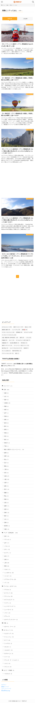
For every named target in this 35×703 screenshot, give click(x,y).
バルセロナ (8, 650)
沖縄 (6, 529)
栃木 (6, 426)
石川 (6, 462)
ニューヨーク (8, 609)
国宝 (17, 353)
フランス (7, 666)
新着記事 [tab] (10, 18)
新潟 (6, 423)
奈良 (6, 472)
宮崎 (6, 522)
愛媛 (6, 492)
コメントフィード (6, 688)
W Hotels (24, 343)
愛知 (6, 466)
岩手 (6, 413)
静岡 (6, 452)
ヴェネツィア (9, 633)
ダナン (7, 549)
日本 (6, 389)
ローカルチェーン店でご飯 (23, 340)
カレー (11, 340)
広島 (6, 502)
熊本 (6, 516)
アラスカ (7, 589)
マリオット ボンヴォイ (8, 332)
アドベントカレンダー (7, 353)
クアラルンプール (10, 579)
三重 (6, 469)
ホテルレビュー (7, 327)
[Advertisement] (17, 181)
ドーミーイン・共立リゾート (21, 345)
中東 (6, 623)
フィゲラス (8, 643)
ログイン (3, 684)
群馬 (6, 429)
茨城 (6, 433)
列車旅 (4, 340)
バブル (28, 337)
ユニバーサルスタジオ (16, 348)
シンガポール (9, 572)
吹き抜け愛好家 (14, 343)
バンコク (7, 576)
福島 (6, 419)
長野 (6, 456)
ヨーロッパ (8, 630)
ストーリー (8, 386)
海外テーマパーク (7, 345)
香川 (6, 489)
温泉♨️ (24, 329)
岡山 (6, 496)
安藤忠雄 (5, 343)
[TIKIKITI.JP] (17, 2)
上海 (6, 562)
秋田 (6, 409)
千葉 (6, 446)
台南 (6, 559)
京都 (6, 476)
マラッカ (7, 539)
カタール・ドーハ (9, 626)
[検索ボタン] (33, 2)
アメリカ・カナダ (10, 586)
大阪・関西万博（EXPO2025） (10, 337)
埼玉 (6, 436)
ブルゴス (7, 647)
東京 (6, 439)
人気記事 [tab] (25, 18)
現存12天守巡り (16, 350)
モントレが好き (6, 350)
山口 (6, 396)
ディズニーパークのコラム (9, 335)
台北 (6, 556)
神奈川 (7, 443)
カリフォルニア (9, 599)
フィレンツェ (9, 637)
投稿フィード (5, 686)
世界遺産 (19, 332)
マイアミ (7, 603)
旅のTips (5, 348)
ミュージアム (16, 329)
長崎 (6, 512)
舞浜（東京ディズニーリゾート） (14, 449)
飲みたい (28, 327)
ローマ (7, 640)
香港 (6, 566)
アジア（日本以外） (11, 532)
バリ (6, 582)
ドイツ (7, 656)
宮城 (6, 416)
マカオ (7, 569)
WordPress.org (5, 690)
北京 (6, 536)
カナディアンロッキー (11, 619)
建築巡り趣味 (6, 329)
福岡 (6, 506)
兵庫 (6, 482)
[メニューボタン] (2, 2)
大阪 (6, 479)
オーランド (8, 593)
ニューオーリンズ (9, 606)
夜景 (22, 337)
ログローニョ (8, 653)
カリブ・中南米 (9, 670)
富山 (6, 459)
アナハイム (8, 596)
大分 (6, 519)
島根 (6, 499)
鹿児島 (7, 526)
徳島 (6, 486)
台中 (6, 543)
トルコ (7, 663)
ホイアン (7, 552)
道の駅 (26, 348)
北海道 (7, 403)
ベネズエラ (8, 673)
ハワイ (7, 613)
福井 (6, 399)
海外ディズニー (18, 327)
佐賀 (6, 509)
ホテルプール (28, 332)
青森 (6, 406)
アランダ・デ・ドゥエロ (11, 660)
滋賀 (6, 393)
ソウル (7, 546)
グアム (7, 616)
